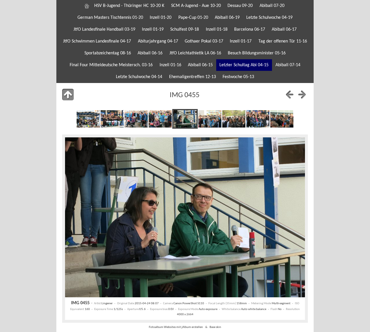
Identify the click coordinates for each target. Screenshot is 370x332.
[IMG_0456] (209, 119)
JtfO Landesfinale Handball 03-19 (104, 29)
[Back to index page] (68, 94)
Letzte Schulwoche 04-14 (139, 77)
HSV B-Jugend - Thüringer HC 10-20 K (129, 5)
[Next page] (302, 94)
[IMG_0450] (88, 119)
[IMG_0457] (233, 119)
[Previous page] (289, 94)
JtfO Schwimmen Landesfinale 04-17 (97, 41)
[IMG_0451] (112, 119)
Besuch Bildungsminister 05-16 (257, 53)
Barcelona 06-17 (249, 29)
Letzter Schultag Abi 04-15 (244, 65)
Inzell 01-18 (216, 29)
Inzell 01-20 (160, 17)
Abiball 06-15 (200, 65)
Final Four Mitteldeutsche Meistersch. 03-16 (111, 65)
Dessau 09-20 (240, 5)
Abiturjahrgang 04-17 (158, 41)
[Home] (86, 5)
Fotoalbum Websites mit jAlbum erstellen (176, 327)
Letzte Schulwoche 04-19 (269, 17)
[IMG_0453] (136, 119)
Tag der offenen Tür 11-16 (282, 41)
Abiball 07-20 (272, 5)
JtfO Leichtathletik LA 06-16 (195, 53)
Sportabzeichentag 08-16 (107, 53)
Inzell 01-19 (153, 29)
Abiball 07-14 (287, 65)
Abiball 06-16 (150, 53)
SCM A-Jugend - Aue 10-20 (196, 5)
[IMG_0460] (281, 119)
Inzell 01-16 (170, 65)
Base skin (215, 327)
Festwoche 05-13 (238, 77)
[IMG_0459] (257, 119)
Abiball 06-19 (227, 17)
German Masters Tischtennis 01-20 (110, 17)
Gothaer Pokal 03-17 (204, 41)
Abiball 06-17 (284, 29)
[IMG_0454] (160, 119)
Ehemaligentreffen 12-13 (192, 77)
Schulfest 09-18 (184, 29)
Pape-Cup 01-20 (193, 17)
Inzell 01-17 (240, 41)
